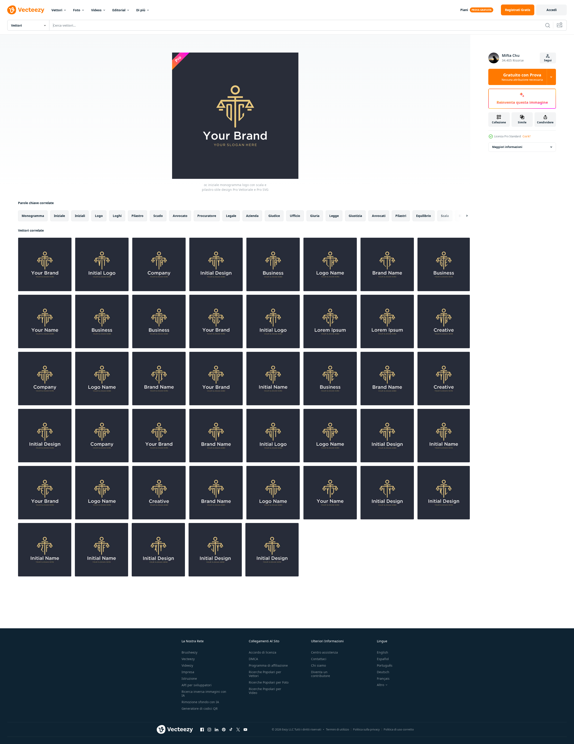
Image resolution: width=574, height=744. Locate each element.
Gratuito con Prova (522, 77)
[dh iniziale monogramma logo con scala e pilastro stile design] (330, 435)
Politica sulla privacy (366, 729)
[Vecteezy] (25, 9)
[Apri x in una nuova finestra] (238, 729)
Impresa (188, 672)
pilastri (400, 216)
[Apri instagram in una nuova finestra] (209, 729)
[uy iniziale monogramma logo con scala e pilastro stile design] (216, 264)
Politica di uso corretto (399, 729)
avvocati (378, 216)
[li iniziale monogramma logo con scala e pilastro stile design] (387, 264)
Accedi (551, 10)
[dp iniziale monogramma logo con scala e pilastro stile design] (216, 378)
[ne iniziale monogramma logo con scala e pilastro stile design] (330, 378)
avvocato (180, 216)
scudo (158, 216)
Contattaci (318, 659)
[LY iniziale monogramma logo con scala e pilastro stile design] (387, 492)
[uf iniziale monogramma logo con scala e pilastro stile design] (443, 435)
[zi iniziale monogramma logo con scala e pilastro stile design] (159, 378)
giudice (274, 216)
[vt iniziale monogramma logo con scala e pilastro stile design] (102, 264)
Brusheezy (189, 652)
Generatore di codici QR (200, 708)
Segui (548, 60)
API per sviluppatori (197, 685)
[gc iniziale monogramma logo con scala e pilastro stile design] (216, 321)
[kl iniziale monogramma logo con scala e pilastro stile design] (443, 492)
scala (445, 216)
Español (383, 659)
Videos (96, 10)
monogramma (33, 216)
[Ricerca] (547, 25)
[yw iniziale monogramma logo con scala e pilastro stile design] (44, 321)
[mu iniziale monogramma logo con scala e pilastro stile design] (273, 492)
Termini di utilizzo (337, 729)
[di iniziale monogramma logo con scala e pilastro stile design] (273, 378)
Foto (76, 10)
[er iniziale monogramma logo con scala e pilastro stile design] (102, 321)
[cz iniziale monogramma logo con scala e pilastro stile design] (330, 321)
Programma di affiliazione (268, 665)
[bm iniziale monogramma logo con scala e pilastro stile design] (387, 321)
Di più (140, 10)
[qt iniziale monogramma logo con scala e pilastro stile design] (273, 435)
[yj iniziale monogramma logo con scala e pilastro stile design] (330, 492)
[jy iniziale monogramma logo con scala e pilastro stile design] (215, 549)
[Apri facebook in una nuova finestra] (202, 729)
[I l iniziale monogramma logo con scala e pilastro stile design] (44, 435)
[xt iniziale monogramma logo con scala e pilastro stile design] (273, 321)
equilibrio (423, 216)
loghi (117, 216)
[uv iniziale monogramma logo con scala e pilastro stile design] (216, 435)
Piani (464, 10)
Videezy (187, 665)
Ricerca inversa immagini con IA (204, 693)
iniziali (80, 216)
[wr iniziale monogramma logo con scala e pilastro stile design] (159, 321)
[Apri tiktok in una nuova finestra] (231, 729)
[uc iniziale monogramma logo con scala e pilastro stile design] (159, 435)
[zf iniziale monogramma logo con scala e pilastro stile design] (44, 549)
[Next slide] (463, 215)
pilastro (137, 216)
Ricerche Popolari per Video (265, 691)
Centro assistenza (324, 652)
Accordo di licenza (262, 652)
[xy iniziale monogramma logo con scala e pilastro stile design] (158, 549)
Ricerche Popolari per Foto (268, 682)
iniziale (59, 216)
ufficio (295, 216)
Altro (380, 685)
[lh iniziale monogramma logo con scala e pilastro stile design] (330, 264)
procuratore (206, 216)
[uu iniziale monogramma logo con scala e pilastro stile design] (102, 378)
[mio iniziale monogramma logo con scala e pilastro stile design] (387, 435)
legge (334, 216)
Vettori (56, 10)
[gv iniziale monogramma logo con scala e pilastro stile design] (387, 378)
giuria (314, 216)
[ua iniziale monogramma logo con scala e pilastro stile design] (44, 378)
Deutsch (383, 672)
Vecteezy (188, 659)
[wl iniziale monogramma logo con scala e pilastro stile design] (272, 549)
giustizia (355, 216)
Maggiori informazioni (507, 147)
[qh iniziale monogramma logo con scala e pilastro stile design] (102, 492)
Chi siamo (318, 665)
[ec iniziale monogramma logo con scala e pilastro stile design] (44, 492)
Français (383, 678)
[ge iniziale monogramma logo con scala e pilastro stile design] (443, 264)
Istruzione (189, 678)
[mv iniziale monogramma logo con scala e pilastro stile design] (216, 492)
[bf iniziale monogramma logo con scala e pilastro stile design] (101, 549)
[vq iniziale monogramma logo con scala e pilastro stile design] (443, 321)
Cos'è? (526, 136)
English (382, 652)
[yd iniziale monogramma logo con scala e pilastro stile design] (443, 378)
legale (231, 216)
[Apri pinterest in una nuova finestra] (224, 729)
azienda (252, 216)
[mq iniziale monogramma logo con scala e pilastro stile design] (159, 492)
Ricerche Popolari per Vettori (265, 674)
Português (384, 665)
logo (99, 216)
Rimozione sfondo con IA (200, 702)
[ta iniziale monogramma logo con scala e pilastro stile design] (159, 264)
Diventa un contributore (320, 674)
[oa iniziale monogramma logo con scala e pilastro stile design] (102, 435)
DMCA (253, 659)
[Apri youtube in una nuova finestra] (245, 729)
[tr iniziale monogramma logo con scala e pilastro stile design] (273, 264)
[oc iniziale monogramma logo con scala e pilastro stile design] (44, 264)
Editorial (118, 10)
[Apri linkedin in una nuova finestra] (216, 729)
